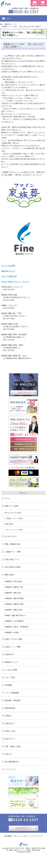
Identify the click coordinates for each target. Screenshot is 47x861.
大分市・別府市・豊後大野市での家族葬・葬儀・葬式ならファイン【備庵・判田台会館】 (25, 849)
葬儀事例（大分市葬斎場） (15, 621)
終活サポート (10, 739)
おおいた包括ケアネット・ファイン (15, 282)
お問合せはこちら (23, 828)
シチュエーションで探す (14, 530)
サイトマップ (10, 769)
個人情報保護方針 (12, 762)
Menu (23, 18)
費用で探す (9, 524)
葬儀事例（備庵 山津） (13, 593)
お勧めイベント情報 (13, 647)
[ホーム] (1, 24)
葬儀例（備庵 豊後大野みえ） (16, 615)
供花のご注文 (10, 731)
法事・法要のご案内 (13, 746)
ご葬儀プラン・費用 (13, 552)
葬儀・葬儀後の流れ (13, 544)
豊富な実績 (9, 575)
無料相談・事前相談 (13, 700)
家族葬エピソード (12, 662)
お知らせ (8, 754)
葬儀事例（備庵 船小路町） (15, 604)
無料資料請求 (10, 708)
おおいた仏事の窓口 (9, 276)
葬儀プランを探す (12, 506)
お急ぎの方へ (10, 723)
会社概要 (8, 685)
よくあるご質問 (11, 670)
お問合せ (8, 716)
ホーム (7, 498)
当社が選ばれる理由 (13, 567)
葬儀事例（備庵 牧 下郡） (14, 587)
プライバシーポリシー (22, 836)
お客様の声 (9, 654)
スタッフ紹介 (10, 677)
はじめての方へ (11, 536)
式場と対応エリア (12, 559)
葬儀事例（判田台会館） (14, 581)
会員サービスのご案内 (13, 639)
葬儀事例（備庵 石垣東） (14, 610)
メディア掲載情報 (12, 693)
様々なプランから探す (13, 513)
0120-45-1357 (24, 10)
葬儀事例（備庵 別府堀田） (15, 598)
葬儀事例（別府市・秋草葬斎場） (17, 627)
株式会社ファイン (8, 271)
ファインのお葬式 (8, 266)
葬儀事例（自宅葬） (12, 632)
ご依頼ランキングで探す (14, 518)
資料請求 (35, 3)
